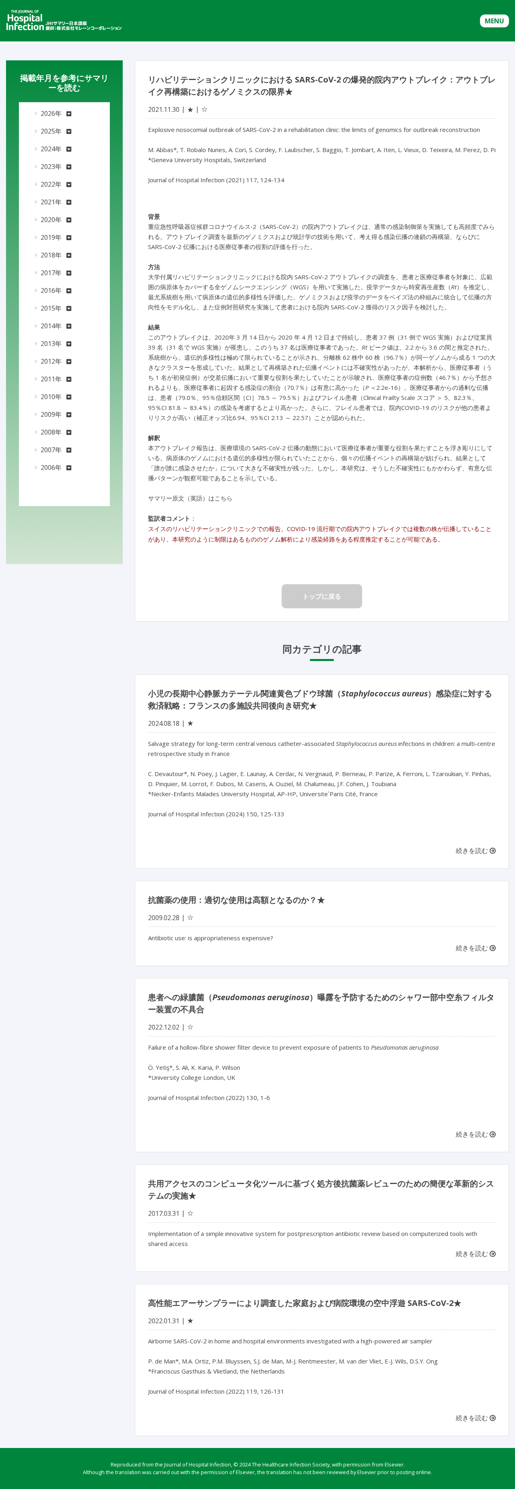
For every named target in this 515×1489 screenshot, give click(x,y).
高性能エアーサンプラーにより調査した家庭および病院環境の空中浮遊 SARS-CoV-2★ (304, 1302)
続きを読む (473, 850)
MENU (494, 20)
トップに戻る (322, 596)
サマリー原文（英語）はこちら (190, 498)
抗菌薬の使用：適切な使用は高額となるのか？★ (236, 899)
